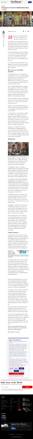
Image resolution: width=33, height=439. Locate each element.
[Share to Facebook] (3, 38)
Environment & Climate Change (5, 406)
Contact (19, 408)
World (2, 409)
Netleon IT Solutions (21, 437)
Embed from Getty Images (10, 141)
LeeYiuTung (17, 332)
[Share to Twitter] (3, 40)
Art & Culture (2, 403)
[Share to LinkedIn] (3, 42)
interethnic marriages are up (20, 297)
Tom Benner (4, 9)
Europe (11, 400)
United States (12, 406)
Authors (19, 403)
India (10, 408)
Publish (19, 406)
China (11, 409)
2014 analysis (12, 92)
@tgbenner (3, 35)
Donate (13, 428)
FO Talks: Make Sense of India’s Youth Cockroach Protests (28, 404)
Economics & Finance (4, 400)
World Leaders (3, 408)
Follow (3, 34)
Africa (11, 403)
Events (19, 400)
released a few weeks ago (19, 74)
